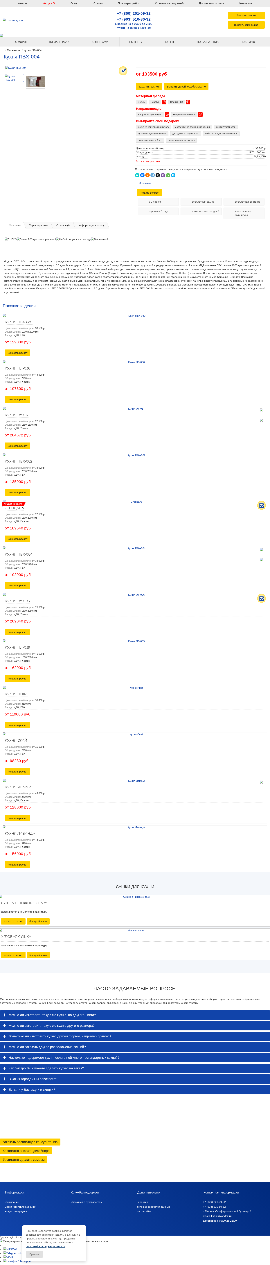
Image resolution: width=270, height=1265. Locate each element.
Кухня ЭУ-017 (16, 415)
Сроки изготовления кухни (20, 1206)
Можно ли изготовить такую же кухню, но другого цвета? (52, 1015)
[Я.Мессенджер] (137, 175)
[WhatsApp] (168, 175)
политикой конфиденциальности (45, 1246)
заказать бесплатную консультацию (30, 1142)
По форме (20, 41)
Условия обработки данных (153, 1206)
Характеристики (38, 225)
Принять (34, 1254)
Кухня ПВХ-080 (19, 322)
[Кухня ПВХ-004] (66, 67)
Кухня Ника (16, 694)
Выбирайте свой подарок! (157, 121)
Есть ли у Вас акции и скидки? (32, 1089)
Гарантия (142, 1201)
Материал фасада (150, 96)
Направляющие (148, 108)
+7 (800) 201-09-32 (134, 13)
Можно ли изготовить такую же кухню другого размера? (52, 1025)
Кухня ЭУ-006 (17, 601)
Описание (15, 225)
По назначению (208, 41)
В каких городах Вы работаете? (33, 1079)
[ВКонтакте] (142, 175)
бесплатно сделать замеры (24, 1159)
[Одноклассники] (147, 175)
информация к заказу (92, 225)
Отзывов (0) (63, 225)
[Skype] (173, 175)
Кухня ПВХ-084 (19, 554)
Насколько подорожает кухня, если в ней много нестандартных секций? (64, 1057)
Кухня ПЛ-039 (17, 647)
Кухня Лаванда (20, 834)
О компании (12, 1201)
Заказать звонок (246, 15)
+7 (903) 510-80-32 (134, 19)
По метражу (100, 41)
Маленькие (13, 50)
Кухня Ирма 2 (18, 787)
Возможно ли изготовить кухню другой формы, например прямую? (60, 1036)
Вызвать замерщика (246, 24)
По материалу (59, 41)
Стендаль (14, 508)
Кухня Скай (16, 740)
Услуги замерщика (16, 1211)
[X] (158, 175)
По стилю (248, 41)
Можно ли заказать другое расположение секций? (47, 1047)
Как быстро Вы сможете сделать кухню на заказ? (46, 1068)
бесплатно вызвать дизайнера (26, 1151)
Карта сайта (144, 1211)
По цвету (136, 41)
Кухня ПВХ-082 (18, 461)
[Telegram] (152, 175)
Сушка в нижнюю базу (24, 903)
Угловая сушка (16, 937)
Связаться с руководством (86, 1201)
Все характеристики (148, 161)
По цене (170, 41)
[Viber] (163, 175)
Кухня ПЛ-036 (17, 368)
